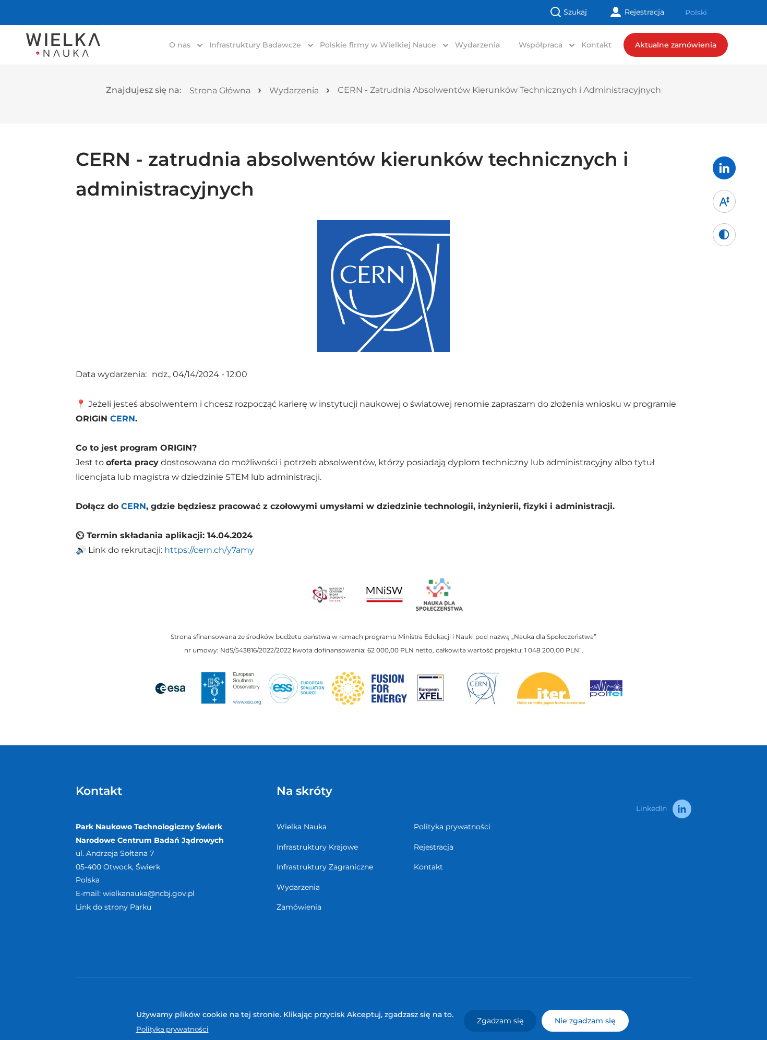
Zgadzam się (500, 1020)
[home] (59, 39)
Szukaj (575, 12)
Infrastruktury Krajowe (317, 847)
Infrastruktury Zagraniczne (325, 867)
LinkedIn (651, 808)
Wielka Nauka (302, 826)
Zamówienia (299, 907)
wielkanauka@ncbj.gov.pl (149, 893)
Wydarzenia (477, 45)
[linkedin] (724, 167)
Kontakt (596, 45)
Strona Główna (219, 90)
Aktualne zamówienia (675, 45)
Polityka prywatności (452, 826)
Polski (696, 12)
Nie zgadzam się (585, 1020)
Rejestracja (644, 12)
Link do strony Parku (113, 907)
